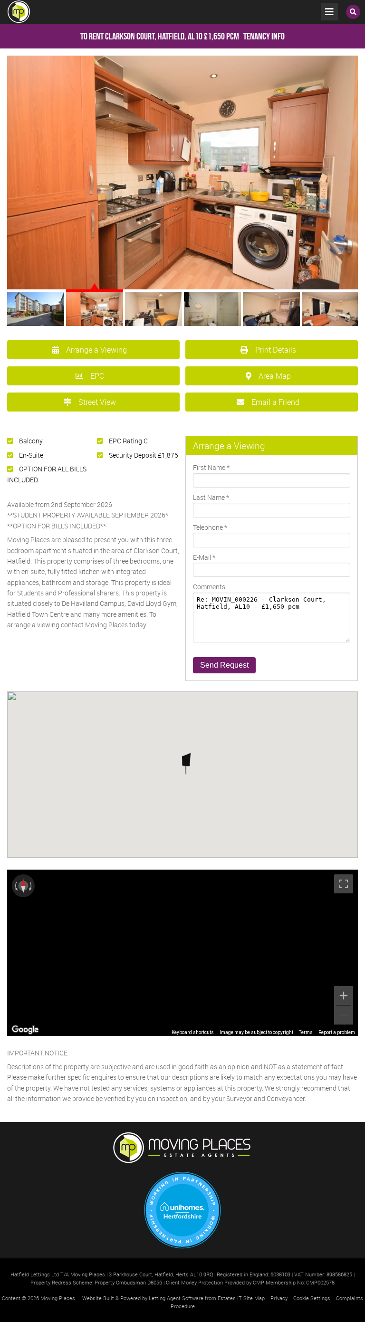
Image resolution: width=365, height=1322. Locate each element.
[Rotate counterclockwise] (15, 885)
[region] (182, 953)
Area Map (275, 376)
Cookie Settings (311, 1298)
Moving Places (57, 1298)
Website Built (98, 1298)
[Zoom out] (343, 1015)
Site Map (254, 1298)
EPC (97, 376)
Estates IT (230, 1298)
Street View (97, 402)
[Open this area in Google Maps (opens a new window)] (25, 1030)
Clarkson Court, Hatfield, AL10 (141, 36)
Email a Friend (275, 402)
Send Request (224, 665)
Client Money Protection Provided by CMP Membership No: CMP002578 (250, 1282)
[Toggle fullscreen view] (343, 883)
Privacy (279, 1298)
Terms (306, 1032)
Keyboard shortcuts (193, 1032)
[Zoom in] (343, 995)
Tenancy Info (264, 36)
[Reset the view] (23, 885)
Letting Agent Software (176, 1298)
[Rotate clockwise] (31, 885)
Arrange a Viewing (96, 350)
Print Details (275, 350)
